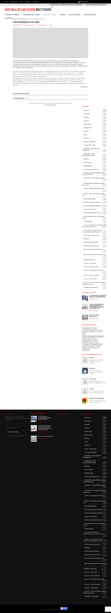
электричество (87, 328)
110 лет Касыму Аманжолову (91, 235)
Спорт (50, 25)
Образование (87, 124)
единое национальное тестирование (93, 336)
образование (86, 339)
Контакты (35, 1)
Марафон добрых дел (90, 259)
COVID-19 (86, 138)
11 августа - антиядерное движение (93, 270)
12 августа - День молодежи (91, 275)
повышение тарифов (89, 331)
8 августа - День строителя (91, 266)
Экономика (87, 114)
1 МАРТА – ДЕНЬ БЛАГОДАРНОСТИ (94, 188)
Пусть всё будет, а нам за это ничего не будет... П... (97, 400)
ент (84, 333)
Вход (6, 1)
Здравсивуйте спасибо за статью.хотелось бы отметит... (96, 360)
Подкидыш (94, 344)
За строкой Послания (89, 145)
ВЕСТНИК (28, 10)
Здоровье (86, 121)
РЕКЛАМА (86, 239)
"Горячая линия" (88, 221)
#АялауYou (86, 350)
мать (95, 341)
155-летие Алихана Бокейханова (92, 202)
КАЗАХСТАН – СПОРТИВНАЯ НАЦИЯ (94, 178)
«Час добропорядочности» (91, 169)
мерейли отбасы (87, 341)
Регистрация (14, 1)
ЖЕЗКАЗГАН (86, 344)
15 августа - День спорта (90, 279)
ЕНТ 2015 (99, 331)
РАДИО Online (84, 1)
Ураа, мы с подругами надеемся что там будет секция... (96, 371)
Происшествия (88, 127)
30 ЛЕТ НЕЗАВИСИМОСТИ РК (92, 213)
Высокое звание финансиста (94, 315)
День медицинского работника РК (93, 249)
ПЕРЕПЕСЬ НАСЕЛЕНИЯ (91, 287)
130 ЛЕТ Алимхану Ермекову (91, 246)
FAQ (21, 1)
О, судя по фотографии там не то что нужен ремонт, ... (97, 390)
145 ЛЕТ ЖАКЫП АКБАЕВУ (91, 242)
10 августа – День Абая (90, 263)
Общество (86, 110)
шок (100, 344)
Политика (86, 117)
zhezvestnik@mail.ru (12, 432)
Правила (27, 1)
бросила (85, 347)
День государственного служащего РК (94, 254)
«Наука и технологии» (90, 209)
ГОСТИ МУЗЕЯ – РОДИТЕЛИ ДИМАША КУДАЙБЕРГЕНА (60, 4)
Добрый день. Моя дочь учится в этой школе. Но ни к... (97, 381)
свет (95, 328)
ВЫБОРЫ (86, 159)
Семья (94, 339)
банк (97, 347)
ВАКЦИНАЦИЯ (88, 166)
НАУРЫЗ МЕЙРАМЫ (89, 199)
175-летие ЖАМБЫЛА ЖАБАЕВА (92, 206)
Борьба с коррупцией (89, 141)
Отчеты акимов (88, 162)
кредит (92, 347)
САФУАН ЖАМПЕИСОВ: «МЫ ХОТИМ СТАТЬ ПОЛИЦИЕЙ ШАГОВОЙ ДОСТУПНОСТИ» (96, 306)
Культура (86, 131)
